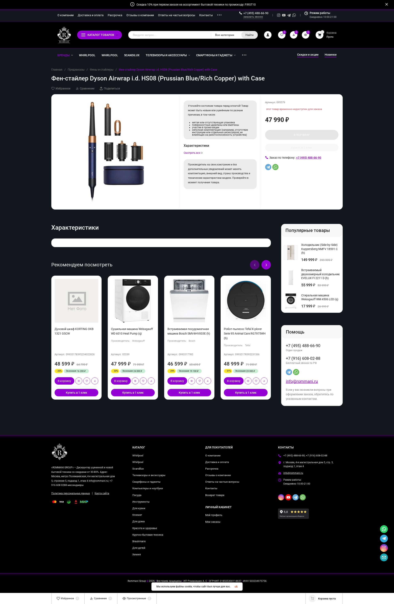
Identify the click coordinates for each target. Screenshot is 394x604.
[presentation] (254, 264)
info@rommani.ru (302, 381)
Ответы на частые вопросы (222, 481)
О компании (213, 455)
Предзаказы (76, 69)
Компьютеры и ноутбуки (147, 488)
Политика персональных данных (70, 493)
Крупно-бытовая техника (147, 534)
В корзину (64, 381)
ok (236, 586)
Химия (136, 554)
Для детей (138, 547)
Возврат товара (214, 495)
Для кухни (138, 508)
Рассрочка (211, 468)
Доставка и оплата (217, 462)
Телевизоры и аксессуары (148, 475)
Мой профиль (213, 515)
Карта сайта (102, 493)
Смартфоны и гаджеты (146, 481)
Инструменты (141, 501)
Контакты (211, 488)
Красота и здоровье (144, 528)
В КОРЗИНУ (302, 134)
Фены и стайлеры (101, 69)
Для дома (138, 521)
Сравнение (87, 88)
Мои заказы (212, 521)
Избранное (63, 88)
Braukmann (139, 541)
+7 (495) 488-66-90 (255, 13)
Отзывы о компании (218, 475)
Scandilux (138, 468)
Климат (137, 514)
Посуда (136, 495)
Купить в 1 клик (301, 147)
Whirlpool (137, 455)
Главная (56, 69)
